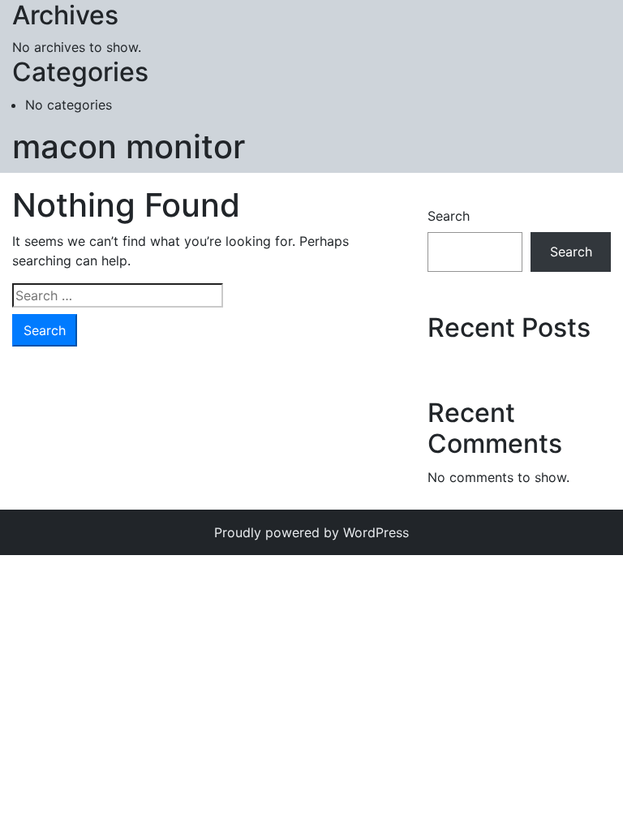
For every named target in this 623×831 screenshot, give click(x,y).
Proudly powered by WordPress (311, 532)
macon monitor (128, 146)
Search (449, 216)
